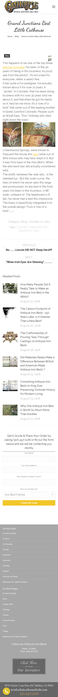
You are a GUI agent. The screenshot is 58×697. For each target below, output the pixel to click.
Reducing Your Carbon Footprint (15, 582)
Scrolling (6, 566)
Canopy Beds (8, 604)
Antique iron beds (36, 227)
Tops (4, 626)
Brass (5, 599)
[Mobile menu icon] (53, 6)
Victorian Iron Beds (10, 577)
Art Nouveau (7, 544)
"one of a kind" (23, 227)
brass (46, 227)
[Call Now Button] (6, 691)
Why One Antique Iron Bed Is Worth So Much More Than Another (37, 410)
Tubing (5, 631)
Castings (6, 610)
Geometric (7, 560)
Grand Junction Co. (25, 230)
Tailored (6, 571)
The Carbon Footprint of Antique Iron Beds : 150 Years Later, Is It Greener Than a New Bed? (35, 315)
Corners (6, 615)
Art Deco (6, 539)
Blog (7, 56)
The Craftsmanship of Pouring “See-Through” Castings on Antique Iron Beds (35, 339)
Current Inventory (9, 533)
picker (37, 230)
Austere (6, 550)
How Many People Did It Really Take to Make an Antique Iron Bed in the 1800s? (35, 290)
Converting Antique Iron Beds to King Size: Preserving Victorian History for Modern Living (37, 387)
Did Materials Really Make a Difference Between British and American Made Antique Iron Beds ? (37, 363)
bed (35, 154)
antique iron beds (14, 67)
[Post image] (10, 288)
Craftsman (7, 555)
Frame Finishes (9, 620)
